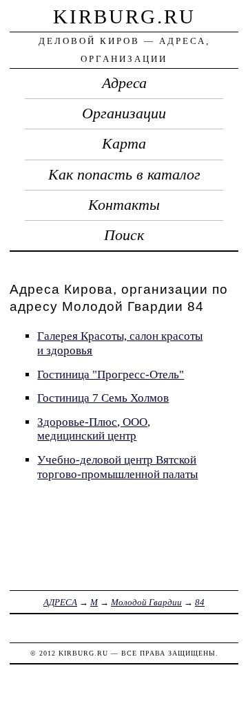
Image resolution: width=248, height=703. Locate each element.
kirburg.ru (124, 17)
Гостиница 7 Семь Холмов (103, 397)
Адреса (124, 83)
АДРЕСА (60, 602)
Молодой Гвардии (146, 602)
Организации (124, 113)
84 (200, 602)
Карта (124, 144)
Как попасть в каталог (124, 174)
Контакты (124, 205)
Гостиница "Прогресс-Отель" (110, 374)
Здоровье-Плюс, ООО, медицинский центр (93, 429)
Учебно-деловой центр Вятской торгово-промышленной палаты (117, 467)
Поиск (124, 235)
